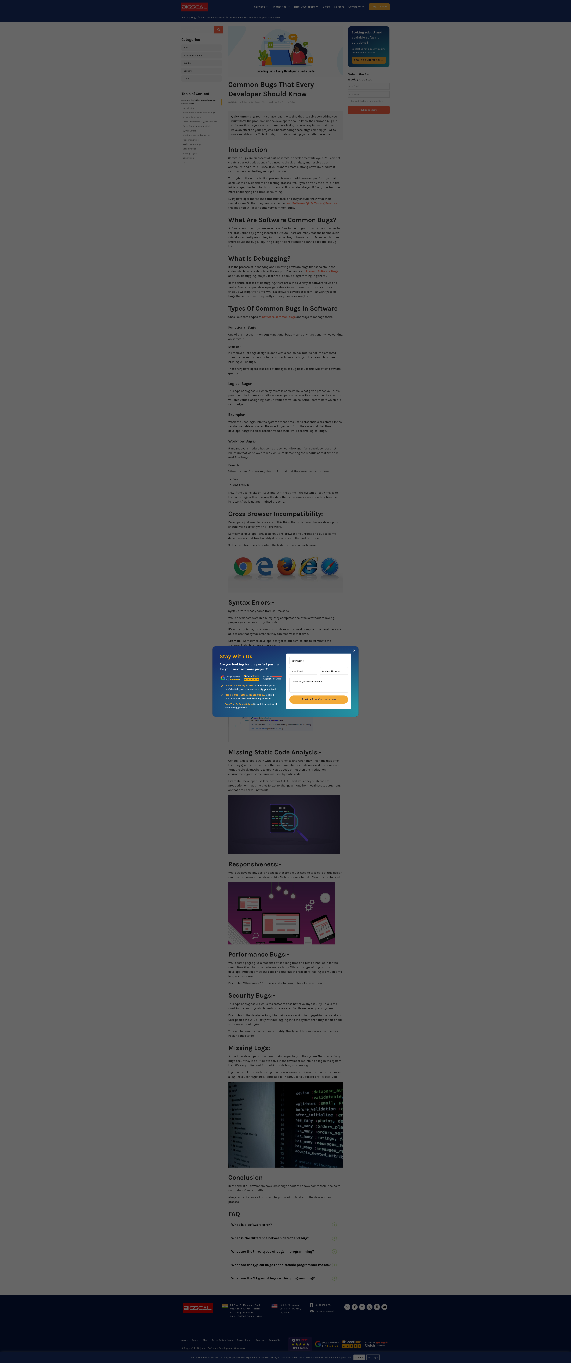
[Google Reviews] (230, 678)
